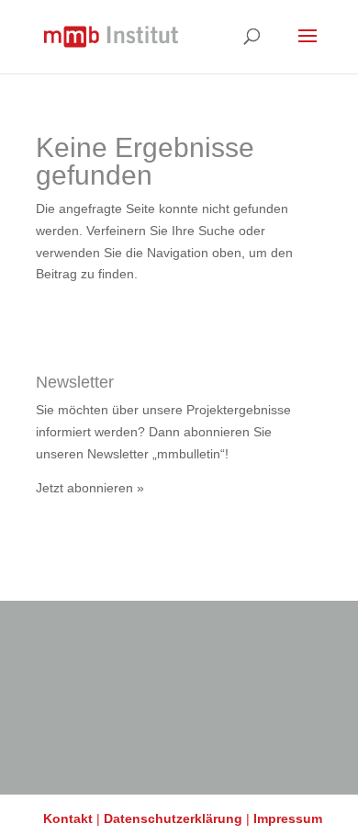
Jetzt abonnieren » (90, 487)
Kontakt (68, 818)
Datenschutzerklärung (173, 818)
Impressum (287, 818)
